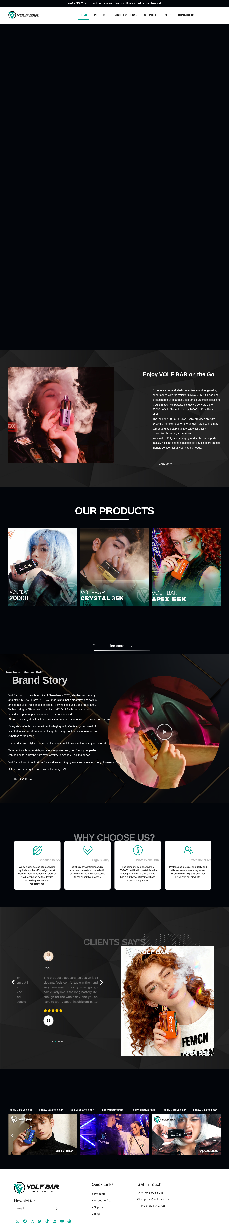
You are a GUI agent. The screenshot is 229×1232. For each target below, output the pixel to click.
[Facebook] (25, 1221)
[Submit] (55, 1208)
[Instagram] (32, 1221)
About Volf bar (126, 15)
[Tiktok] (47, 1221)
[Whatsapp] (17, 1221)
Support (150, 15)
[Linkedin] (54, 1221)
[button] (164, 732)
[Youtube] (62, 1221)
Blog (167, 15)
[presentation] (13, 982)
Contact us (186, 15)
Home (84, 15)
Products (101, 15)
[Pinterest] (69, 1221)
